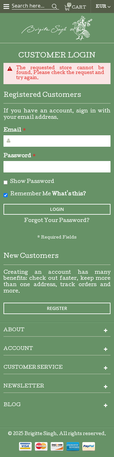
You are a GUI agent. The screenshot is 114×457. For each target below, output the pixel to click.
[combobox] (35, 6)
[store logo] (57, 29)
